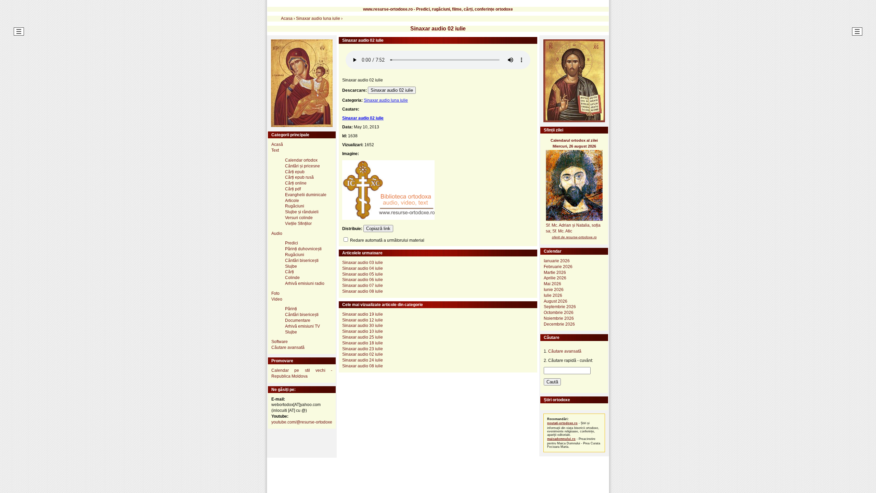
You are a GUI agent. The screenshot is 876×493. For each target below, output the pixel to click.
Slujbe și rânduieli (302, 212)
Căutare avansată (288, 347)
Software (279, 341)
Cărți (289, 271)
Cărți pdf (293, 189)
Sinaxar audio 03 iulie (362, 262)
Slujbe (291, 266)
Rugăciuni (294, 206)
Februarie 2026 (558, 266)
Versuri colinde (299, 217)
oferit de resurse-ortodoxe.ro (574, 237)
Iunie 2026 (554, 289)
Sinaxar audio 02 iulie (392, 90)
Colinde (292, 277)
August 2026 (555, 301)
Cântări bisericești (302, 260)
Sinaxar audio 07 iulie (362, 285)
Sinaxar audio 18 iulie (362, 343)
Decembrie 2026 (559, 324)
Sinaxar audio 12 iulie (362, 320)
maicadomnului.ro (561, 439)
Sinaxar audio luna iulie (386, 100)
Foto (275, 293)
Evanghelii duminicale (305, 194)
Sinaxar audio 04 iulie (362, 268)
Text (275, 150)
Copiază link (378, 228)
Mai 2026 (552, 283)
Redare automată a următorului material (386, 240)
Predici (291, 243)
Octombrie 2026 (559, 312)
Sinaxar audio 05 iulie (362, 274)
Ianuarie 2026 (557, 260)
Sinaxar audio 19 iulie (362, 314)
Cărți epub (295, 171)
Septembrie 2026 (560, 306)
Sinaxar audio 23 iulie (362, 348)
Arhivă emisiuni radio (304, 283)
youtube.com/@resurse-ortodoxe (301, 422)
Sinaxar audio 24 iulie (362, 360)
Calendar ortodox (301, 160)
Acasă (277, 144)
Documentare (297, 320)
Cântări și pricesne (302, 166)
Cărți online (296, 183)
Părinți (291, 308)
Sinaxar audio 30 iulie (362, 325)
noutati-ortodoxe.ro (562, 423)
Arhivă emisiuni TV (302, 326)
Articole (292, 200)
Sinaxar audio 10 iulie (362, 331)
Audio (276, 233)
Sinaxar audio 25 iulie (362, 337)
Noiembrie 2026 (559, 318)
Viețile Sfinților (298, 223)
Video (276, 299)
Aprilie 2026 (555, 278)
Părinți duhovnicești (303, 248)
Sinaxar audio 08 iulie (362, 291)
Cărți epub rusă (299, 177)
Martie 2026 (555, 272)
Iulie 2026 (553, 295)
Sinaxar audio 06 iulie (362, 279)
